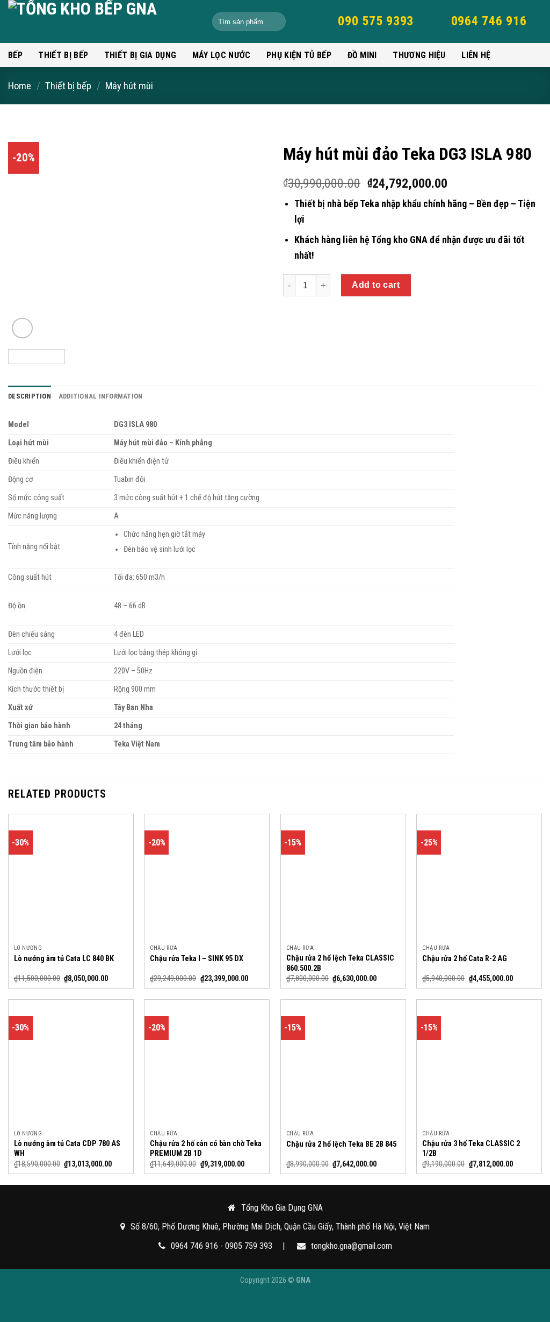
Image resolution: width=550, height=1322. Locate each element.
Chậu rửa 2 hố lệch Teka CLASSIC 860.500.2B (340, 963)
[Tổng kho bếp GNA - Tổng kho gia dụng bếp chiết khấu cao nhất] (102, 21)
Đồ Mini (362, 55)
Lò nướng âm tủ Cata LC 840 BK (64, 958)
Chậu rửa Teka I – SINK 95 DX (196, 958)
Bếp (15, 55)
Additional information (101, 396)
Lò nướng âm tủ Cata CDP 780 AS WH (67, 1148)
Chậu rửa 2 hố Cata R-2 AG (464, 958)
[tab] (29, 396)
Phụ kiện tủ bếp (298, 55)
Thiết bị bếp (63, 55)
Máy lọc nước (221, 55)
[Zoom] (22, 328)
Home (19, 85)
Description (29, 396)
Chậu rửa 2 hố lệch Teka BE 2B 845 (341, 1144)
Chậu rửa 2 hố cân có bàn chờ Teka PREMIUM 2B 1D (206, 1148)
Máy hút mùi (129, 85)
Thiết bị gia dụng (140, 55)
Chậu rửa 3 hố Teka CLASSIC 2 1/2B (471, 1148)
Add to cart (376, 284)
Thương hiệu (419, 55)
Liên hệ (475, 55)
